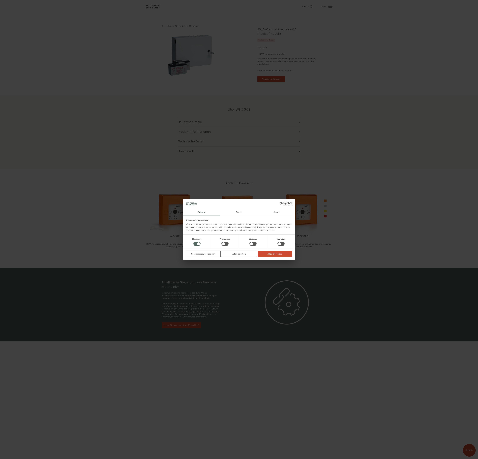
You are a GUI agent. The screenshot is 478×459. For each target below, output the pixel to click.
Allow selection (239, 254)
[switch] (225, 244)
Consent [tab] (201, 212)
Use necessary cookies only (203, 254)
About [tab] (276, 212)
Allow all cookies (275, 254)
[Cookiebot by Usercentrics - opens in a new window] (281, 204)
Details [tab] (239, 212)
